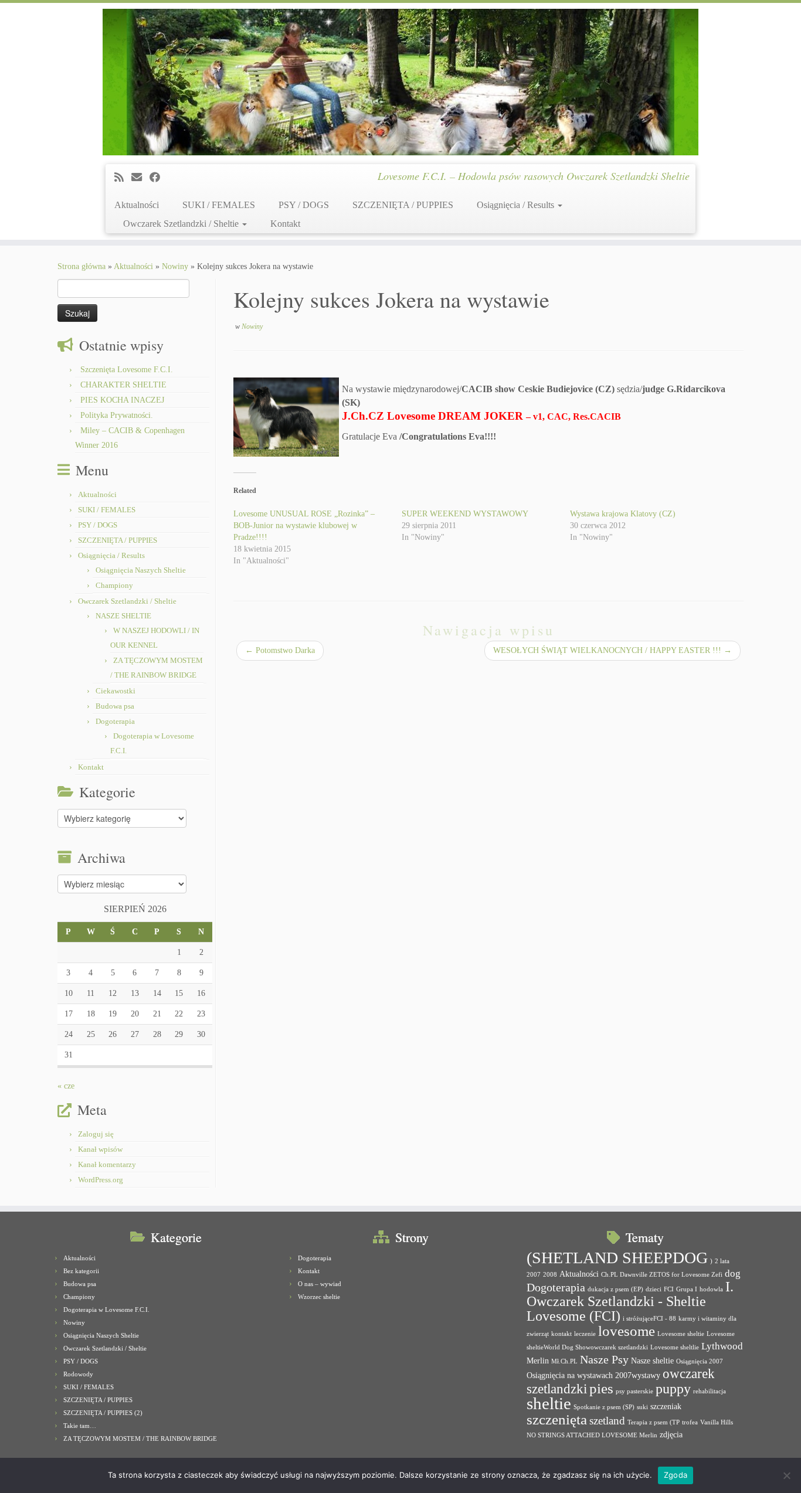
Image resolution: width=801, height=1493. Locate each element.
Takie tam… (79, 1425)
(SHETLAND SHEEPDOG (617, 1258)
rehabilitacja (709, 1391)
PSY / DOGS (304, 205)
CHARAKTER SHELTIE (123, 384)
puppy (673, 1388)
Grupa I (686, 1289)
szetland (607, 1420)
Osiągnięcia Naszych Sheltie (141, 570)
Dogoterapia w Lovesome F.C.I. (106, 1309)
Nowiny (175, 266)
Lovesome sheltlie (674, 1347)
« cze (65, 1086)
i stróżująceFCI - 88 (649, 1318)
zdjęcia (671, 1434)
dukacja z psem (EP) (615, 1289)
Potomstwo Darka (280, 650)
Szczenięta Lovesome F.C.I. (126, 369)
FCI (669, 1289)
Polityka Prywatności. (116, 415)
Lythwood (722, 1346)
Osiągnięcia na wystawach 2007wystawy (593, 1375)
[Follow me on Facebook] (159, 177)
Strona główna (81, 266)
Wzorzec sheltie (319, 1296)
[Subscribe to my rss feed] (122, 177)
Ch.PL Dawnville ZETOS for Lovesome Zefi (661, 1274)
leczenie (585, 1334)
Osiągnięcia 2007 (699, 1361)
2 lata (722, 1261)
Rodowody (78, 1374)
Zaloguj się (96, 1134)
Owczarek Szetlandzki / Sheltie (182, 224)
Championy (114, 585)
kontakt (561, 1334)
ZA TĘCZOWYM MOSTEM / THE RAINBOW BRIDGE (140, 1438)
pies (601, 1388)
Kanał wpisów (100, 1149)
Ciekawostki (115, 690)
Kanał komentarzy (107, 1164)
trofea (690, 1422)
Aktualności (136, 205)
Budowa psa (115, 706)
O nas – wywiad (319, 1283)
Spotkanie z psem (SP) (603, 1407)
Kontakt (285, 224)
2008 (550, 1274)
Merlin (538, 1360)
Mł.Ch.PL (564, 1361)
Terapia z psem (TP (653, 1422)
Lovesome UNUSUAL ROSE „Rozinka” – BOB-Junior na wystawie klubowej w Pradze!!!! (304, 525)
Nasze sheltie (652, 1360)
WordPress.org (100, 1179)
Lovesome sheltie (680, 1334)
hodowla (711, 1289)
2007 (534, 1274)
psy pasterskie (634, 1391)
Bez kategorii (81, 1270)
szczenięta (557, 1419)
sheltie (549, 1403)
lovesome (626, 1331)
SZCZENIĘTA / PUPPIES (402, 205)
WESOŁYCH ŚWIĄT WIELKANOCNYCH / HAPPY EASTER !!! (612, 650)
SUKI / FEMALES (218, 205)
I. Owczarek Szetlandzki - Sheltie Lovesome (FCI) (630, 1301)
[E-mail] (140, 177)
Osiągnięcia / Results (516, 205)
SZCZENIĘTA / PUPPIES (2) (102, 1412)
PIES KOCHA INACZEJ (122, 400)
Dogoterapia (115, 721)
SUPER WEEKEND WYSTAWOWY (465, 513)
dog (733, 1273)
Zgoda (675, 1475)
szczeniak (665, 1406)
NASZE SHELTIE (123, 615)
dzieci (653, 1289)
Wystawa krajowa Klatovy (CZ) (623, 513)
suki (642, 1407)
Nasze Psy (604, 1359)
